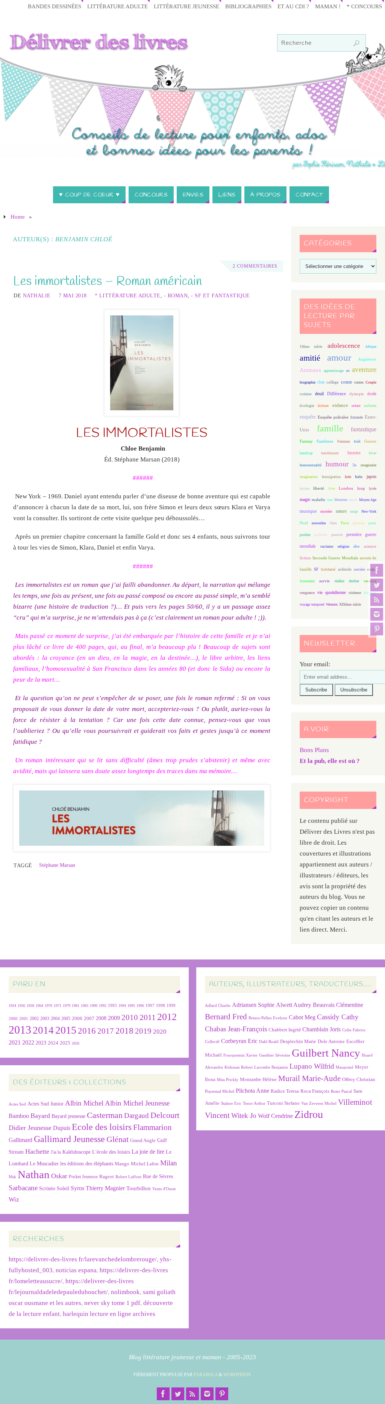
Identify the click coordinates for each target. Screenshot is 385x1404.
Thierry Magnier (105, 1188)
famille (330, 428)
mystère (326, 511)
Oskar (59, 1176)
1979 (66, 1006)
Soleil (63, 1188)
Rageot (106, 1176)
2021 (15, 1042)
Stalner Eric (231, 1103)
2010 (129, 1017)
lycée (372, 488)
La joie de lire (148, 1151)
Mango (122, 1163)
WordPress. (237, 1374)
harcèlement (330, 453)
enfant (356, 406)
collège (332, 382)
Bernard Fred (226, 1016)
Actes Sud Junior (45, 1104)
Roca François (314, 1091)
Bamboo (19, 1116)
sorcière (359, 569)
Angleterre (367, 359)
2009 (114, 1018)
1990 (93, 1006)
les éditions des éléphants (86, 1163)
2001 (23, 1018)
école (371, 393)
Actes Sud (17, 1104)
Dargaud (136, 1115)
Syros (77, 1188)
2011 (147, 1017)
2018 (124, 1030)
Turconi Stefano (283, 1103)
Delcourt (164, 1115)
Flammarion (152, 1127)
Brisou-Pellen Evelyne (268, 1018)
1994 (122, 1006)
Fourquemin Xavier (240, 1055)
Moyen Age (367, 500)
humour (337, 464)
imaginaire (368, 465)
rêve (356, 546)
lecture (304, 488)
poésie (305, 534)
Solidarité (328, 569)
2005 (65, 1018)
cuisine (306, 394)
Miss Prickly (227, 1080)
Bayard (40, 1115)
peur (372, 523)
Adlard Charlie (217, 1006)
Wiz (14, 1199)
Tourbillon (138, 1188)
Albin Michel (84, 1103)
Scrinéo (47, 1188)
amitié (310, 357)
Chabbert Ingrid (284, 1029)
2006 (77, 1018)
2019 (143, 1030)
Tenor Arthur (254, 1103)
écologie (307, 405)
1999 (171, 1005)
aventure (364, 369)
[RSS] (376, 599)
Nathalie (37, 295)
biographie (307, 382)
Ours (333, 523)
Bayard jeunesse (68, 1116)
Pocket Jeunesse (83, 1176)
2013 (20, 1029)
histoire (354, 452)
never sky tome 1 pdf (112, 1303)
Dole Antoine (331, 1041)
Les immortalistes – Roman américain (107, 281)
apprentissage (334, 371)
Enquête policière (333, 417)
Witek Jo (243, 1115)
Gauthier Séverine (274, 1055)
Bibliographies (248, 6)
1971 (57, 1006)
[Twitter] (376, 585)
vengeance (307, 593)
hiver (372, 453)
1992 (102, 1006)
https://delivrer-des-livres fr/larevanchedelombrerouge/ (83, 1259)
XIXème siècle (350, 604)
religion (343, 546)
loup (361, 488)
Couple (370, 382)
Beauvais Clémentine (338, 1005)
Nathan (34, 1174)
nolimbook (125, 1292)
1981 (75, 1006)
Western (332, 604)
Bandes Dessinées (54, 6)
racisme (326, 546)
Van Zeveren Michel (318, 1103)
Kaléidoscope (76, 1152)
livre (331, 488)
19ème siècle (311, 346)
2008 (101, 1018)
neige (354, 511)
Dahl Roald (269, 1042)
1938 (30, 1006)
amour (339, 357)
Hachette (37, 1151)
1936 (21, 1006)
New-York (368, 511)
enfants (370, 405)
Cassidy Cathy (338, 1017)
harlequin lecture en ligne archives (109, 1313)
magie (305, 499)
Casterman (105, 1115)
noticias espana (76, 1270)
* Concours (364, 6)
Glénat (117, 1139)
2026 (75, 1043)
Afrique (370, 346)
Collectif (212, 1042)
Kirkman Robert (238, 1067)
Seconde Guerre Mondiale (335, 558)
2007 (89, 1018)
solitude (345, 569)
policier (320, 534)
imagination (309, 477)
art (348, 371)
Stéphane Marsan (57, 865)
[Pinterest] (376, 629)
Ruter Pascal (341, 1091)
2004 (55, 1018)
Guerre (370, 441)
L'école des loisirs (111, 1152)
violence (355, 593)
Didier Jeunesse (30, 1127)
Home (18, 216)
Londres (346, 488)
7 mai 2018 (73, 295)
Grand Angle (143, 1140)
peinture (359, 523)
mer (330, 500)
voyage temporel (312, 604)
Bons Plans (314, 750)
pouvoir (337, 535)
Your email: (315, 664)
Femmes (343, 441)
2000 (13, 1018)
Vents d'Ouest (164, 1188)
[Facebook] (376, 570)
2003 (44, 1018)
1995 (131, 1006)
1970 (48, 1006)
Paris (345, 523)
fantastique (363, 429)
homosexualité (310, 465)
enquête (308, 417)
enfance (340, 405)
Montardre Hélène (258, 1079)
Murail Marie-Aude (309, 1078)
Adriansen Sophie (253, 1005)
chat (320, 382)
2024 (53, 1043)
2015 (65, 1030)
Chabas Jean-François (236, 1029)
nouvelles (319, 523)
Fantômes (325, 441)
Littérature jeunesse (186, 6)
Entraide (356, 417)
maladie (318, 499)
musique (308, 511)
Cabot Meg (302, 1017)
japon (371, 476)
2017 (105, 1031)
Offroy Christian (358, 1079)
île (354, 465)
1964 (39, 1006)
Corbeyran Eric (239, 1041)
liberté (318, 488)
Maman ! (328, 6)
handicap (306, 453)
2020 (160, 1031)
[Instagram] (376, 614)
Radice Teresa (285, 1091)
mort (353, 499)
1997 (150, 1006)
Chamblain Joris (321, 1029)
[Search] (356, 43)
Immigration (331, 477)
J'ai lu (56, 1152)
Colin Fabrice (353, 1030)
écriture (323, 406)
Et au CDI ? (293, 6)
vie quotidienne (331, 592)
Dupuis (61, 1128)
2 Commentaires (255, 266)
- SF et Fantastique (220, 295)
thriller (354, 581)
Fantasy (306, 441)
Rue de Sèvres (158, 1176)
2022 (28, 1042)
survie (324, 581)
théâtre (339, 581)
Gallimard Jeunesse (69, 1139)
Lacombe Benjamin (271, 1067)
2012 (167, 1016)
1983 (84, 1006)
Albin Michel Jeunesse (137, 1103)
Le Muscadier (44, 1163)
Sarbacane (23, 1188)
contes (359, 382)
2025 (65, 1043)
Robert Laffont (128, 1177)
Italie (358, 477)
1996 (140, 1006)
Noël (304, 523)
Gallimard (20, 1140)
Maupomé (344, 1067)
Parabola (206, 1374)
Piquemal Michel (219, 1091)
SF (316, 569)
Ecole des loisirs (102, 1127)
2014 (43, 1030)
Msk (12, 1176)
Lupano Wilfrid (312, 1066)
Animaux (310, 370)
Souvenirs (307, 581)
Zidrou (308, 1114)
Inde (348, 477)
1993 (112, 1006)
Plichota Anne (252, 1090)
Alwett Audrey (293, 1005)
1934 (12, 1006)
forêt (357, 441)
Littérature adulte (117, 6)
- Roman (176, 295)
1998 (160, 1006)
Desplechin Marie (298, 1041)
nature (341, 511)
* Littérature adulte (128, 295)
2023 (41, 1043)
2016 (87, 1030)
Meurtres (340, 500)
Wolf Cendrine (275, 1116)
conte (346, 382)
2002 (34, 1018)
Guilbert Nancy (326, 1053)
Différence (336, 393)
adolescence (343, 345)
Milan (168, 1163)
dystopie (356, 394)
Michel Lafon (145, 1163)
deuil (319, 393)
